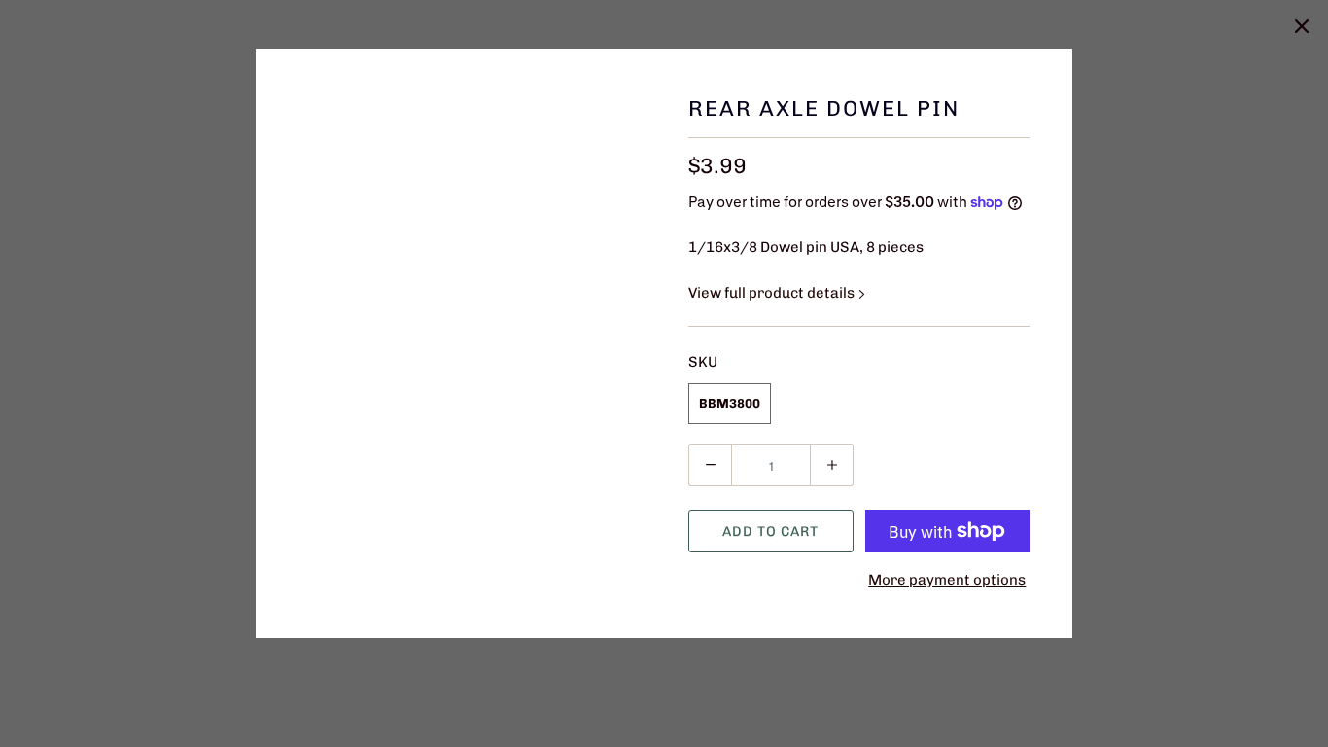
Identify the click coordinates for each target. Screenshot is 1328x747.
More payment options (947, 579)
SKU (702, 362)
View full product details (772, 293)
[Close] (1301, 26)
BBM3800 (729, 403)
